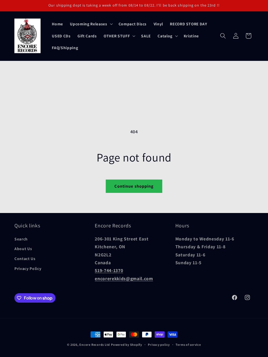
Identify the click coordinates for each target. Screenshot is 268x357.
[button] (90, 24)
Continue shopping (134, 186)
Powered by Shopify (126, 345)
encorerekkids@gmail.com (124, 278)
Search (21, 238)
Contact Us (25, 258)
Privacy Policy (27, 268)
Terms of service (188, 345)
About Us (23, 248)
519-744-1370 (109, 270)
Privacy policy (159, 345)
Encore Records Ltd (94, 345)
